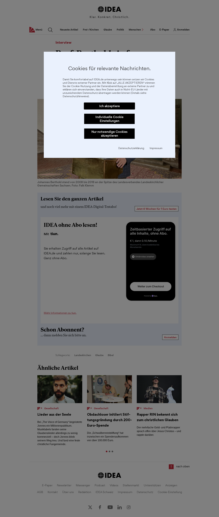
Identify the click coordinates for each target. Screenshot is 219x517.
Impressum (156, 148)
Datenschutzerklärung (131, 148)
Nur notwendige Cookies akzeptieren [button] (109, 133)
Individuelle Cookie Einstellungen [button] (109, 119)
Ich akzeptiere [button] (109, 106)
